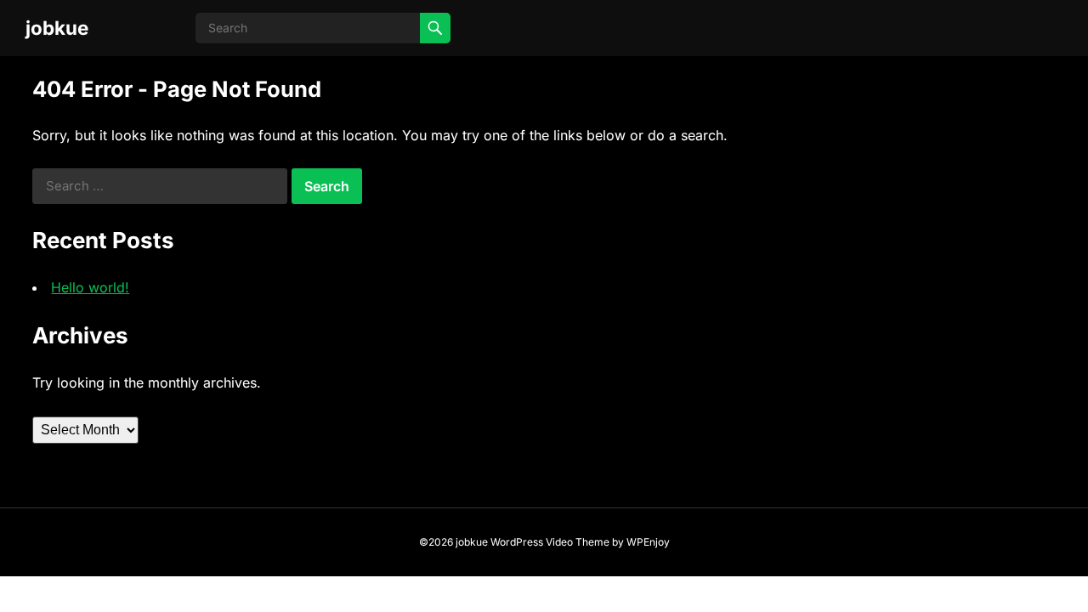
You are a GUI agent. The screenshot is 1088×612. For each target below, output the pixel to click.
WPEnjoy (648, 542)
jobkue (57, 27)
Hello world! (90, 287)
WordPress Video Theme (549, 542)
